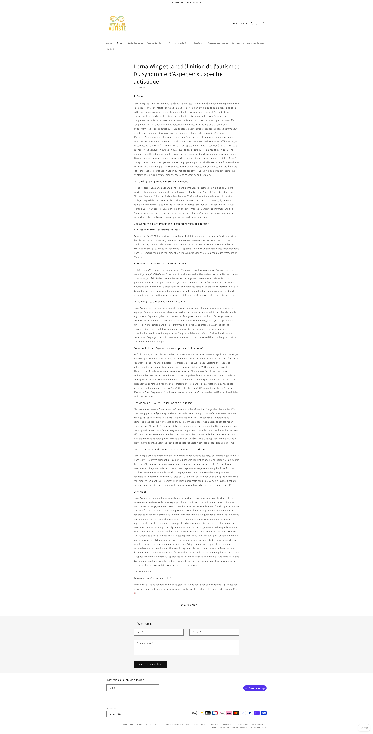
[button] (120, 43)
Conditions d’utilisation (257, 727)
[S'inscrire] (155, 688)
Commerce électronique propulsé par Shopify (162, 724)
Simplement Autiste (137, 724)
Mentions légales (238, 727)
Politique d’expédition (220, 727)
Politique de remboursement (256, 724)
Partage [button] (140, 96)
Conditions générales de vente (217, 724)
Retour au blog (188, 604)
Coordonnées (237, 724)
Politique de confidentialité (192, 724)
